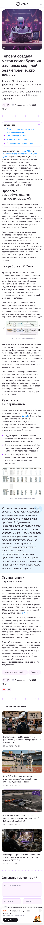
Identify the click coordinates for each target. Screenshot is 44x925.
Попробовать (10, 920)
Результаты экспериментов (19, 139)
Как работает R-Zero (16, 136)
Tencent (34, 672)
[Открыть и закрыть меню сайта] (4, 4)
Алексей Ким (20, 105)
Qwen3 (25, 416)
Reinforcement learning (15, 672)
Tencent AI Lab (26, 151)
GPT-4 (25, 613)
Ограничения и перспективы (20, 143)
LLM (7, 105)
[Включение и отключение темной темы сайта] (41, 4)
